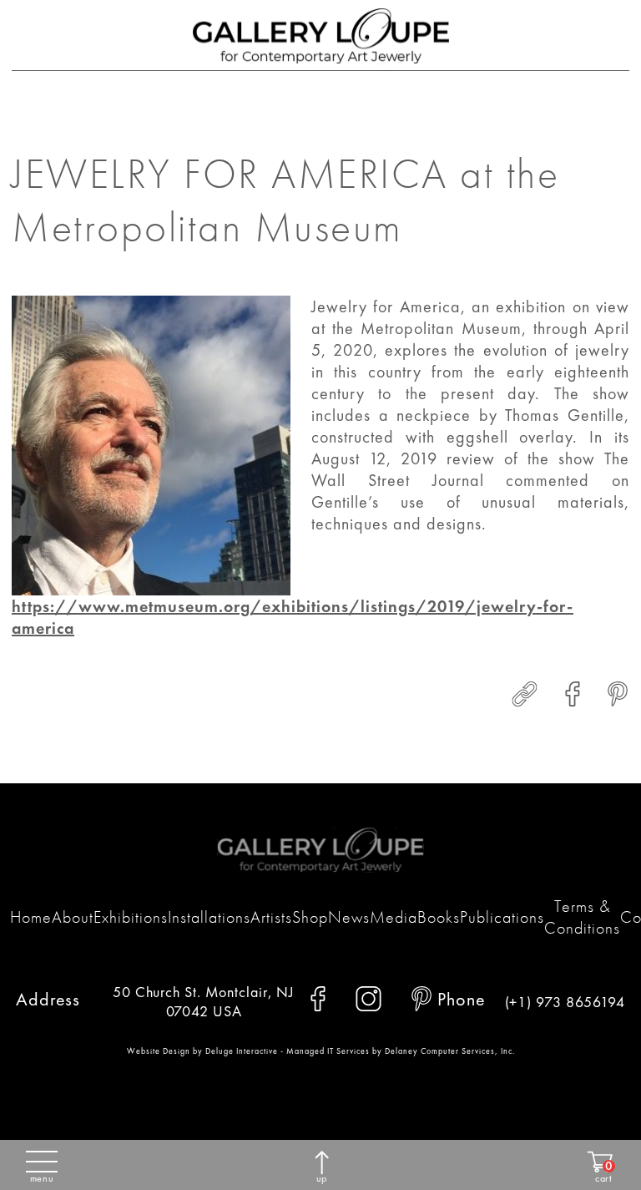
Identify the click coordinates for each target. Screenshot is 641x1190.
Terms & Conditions (582, 917)
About (72, 917)
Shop (310, 917)
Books (438, 917)
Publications (502, 917)
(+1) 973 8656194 (565, 1001)
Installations (209, 917)
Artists (271, 917)
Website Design (158, 1051)
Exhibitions (130, 917)
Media (393, 917)
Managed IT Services (328, 1051)
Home (31, 917)
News (349, 917)
